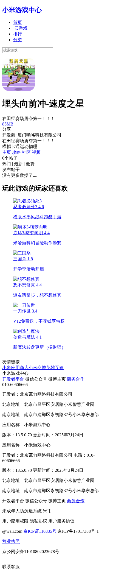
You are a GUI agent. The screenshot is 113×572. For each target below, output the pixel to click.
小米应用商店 (15, 367)
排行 (17, 34)
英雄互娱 (55, 367)
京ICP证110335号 (39, 531)
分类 (17, 39)
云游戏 (20, 28)
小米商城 (37, 367)
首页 (17, 22)
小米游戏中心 (22, 9)
